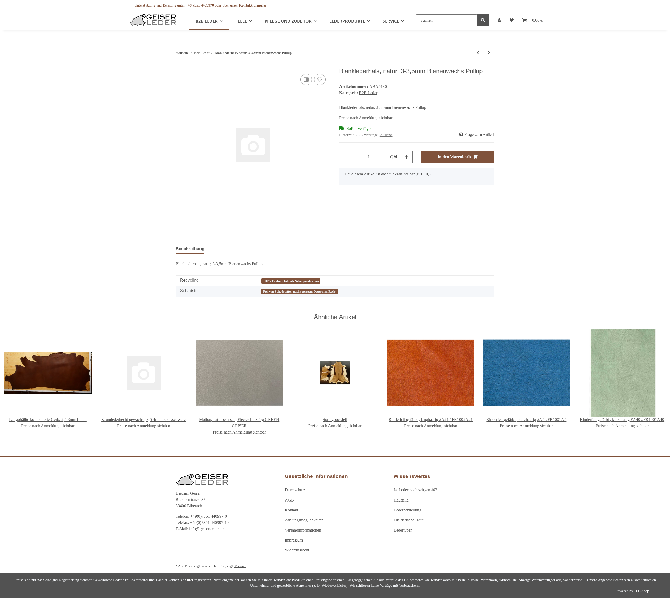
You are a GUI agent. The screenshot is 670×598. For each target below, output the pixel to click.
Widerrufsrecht (297, 550)
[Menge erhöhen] (406, 157)
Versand (240, 566)
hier (190, 580)
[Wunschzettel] (511, 20)
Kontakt (291, 510)
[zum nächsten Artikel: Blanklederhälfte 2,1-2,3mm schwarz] (488, 53)
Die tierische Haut (408, 520)
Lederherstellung (407, 510)
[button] (499, 20)
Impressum (294, 540)
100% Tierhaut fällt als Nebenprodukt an (291, 281)
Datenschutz (295, 490)
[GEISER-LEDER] (153, 20)
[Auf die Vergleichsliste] (306, 79)
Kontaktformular (253, 5)
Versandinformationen (303, 530)
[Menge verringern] (345, 157)
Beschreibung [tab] (190, 248)
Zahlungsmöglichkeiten (304, 520)
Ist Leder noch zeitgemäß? (415, 490)
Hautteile (401, 500)
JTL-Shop (641, 591)
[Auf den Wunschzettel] (320, 79)
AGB (289, 500)
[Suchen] (483, 20)
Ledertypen (403, 530)
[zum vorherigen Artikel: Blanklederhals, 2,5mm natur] (477, 53)
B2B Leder (368, 92)
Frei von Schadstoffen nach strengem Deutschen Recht (299, 291)
